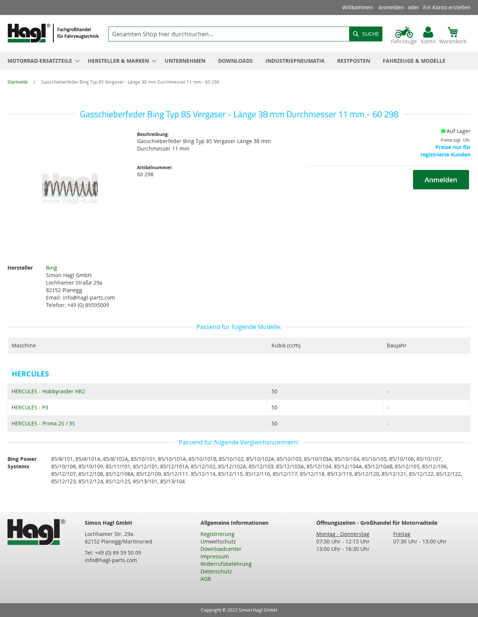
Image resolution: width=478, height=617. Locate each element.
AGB (206, 578)
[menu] (239, 60)
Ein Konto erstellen (447, 7)
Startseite (17, 82)
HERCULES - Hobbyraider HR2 (48, 391)
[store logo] (53, 33)
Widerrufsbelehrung (226, 563)
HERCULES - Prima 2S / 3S (43, 423)
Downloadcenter (221, 548)
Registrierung (218, 533)
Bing (51, 267)
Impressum (215, 556)
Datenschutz (216, 571)
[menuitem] (41, 60)
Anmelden (391, 7)
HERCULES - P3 (30, 407)
